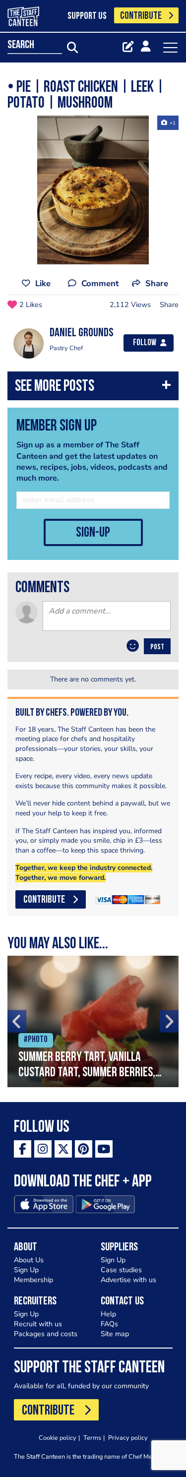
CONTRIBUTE (141, 16)
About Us (29, 1260)
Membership (33, 1280)
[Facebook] (22, 1149)
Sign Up (26, 1270)
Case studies (121, 1270)
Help (108, 1314)
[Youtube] (104, 1149)
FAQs (109, 1324)
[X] (63, 1149)
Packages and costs (45, 1334)
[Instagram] (43, 1149)
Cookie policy (57, 1437)
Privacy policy (128, 1437)
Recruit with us (38, 1324)
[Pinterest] (83, 1149)
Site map (115, 1334)
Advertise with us (128, 1280)
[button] (93, 388)
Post (157, 647)
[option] (93, 190)
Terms (92, 1437)
